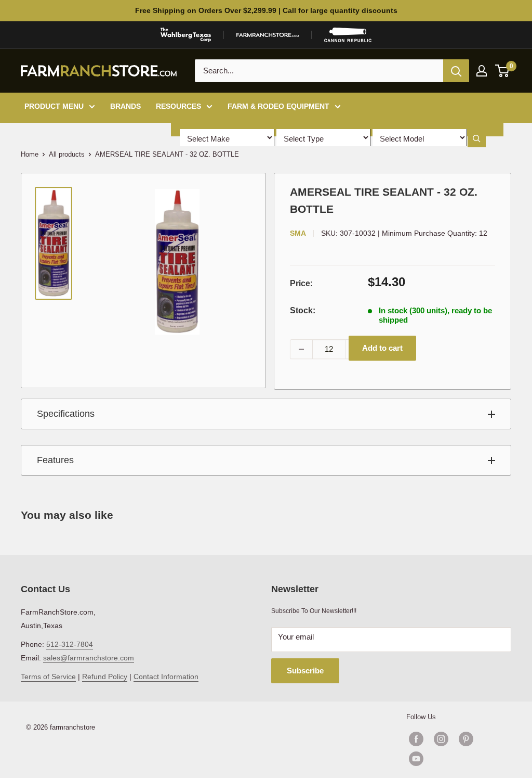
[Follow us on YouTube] (453, 758)
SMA (298, 233)
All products (67, 154)
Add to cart (382, 347)
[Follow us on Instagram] (441, 739)
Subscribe (305, 670)
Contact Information (166, 676)
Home (29, 154)
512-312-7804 (69, 644)
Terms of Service (48, 676)
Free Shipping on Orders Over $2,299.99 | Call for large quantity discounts (266, 10)
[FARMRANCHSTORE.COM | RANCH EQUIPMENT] (267, 35)
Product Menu (54, 106)
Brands (125, 106)
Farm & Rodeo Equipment (278, 106)
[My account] (481, 70)
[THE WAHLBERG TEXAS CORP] (186, 35)
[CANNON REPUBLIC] (347, 35)
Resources (178, 106)
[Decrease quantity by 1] (301, 349)
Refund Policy (104, 676)
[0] (502, 71)
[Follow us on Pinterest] (466, 739)
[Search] (456, 70)
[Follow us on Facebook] (416, 739)
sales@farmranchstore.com (88, 658)
